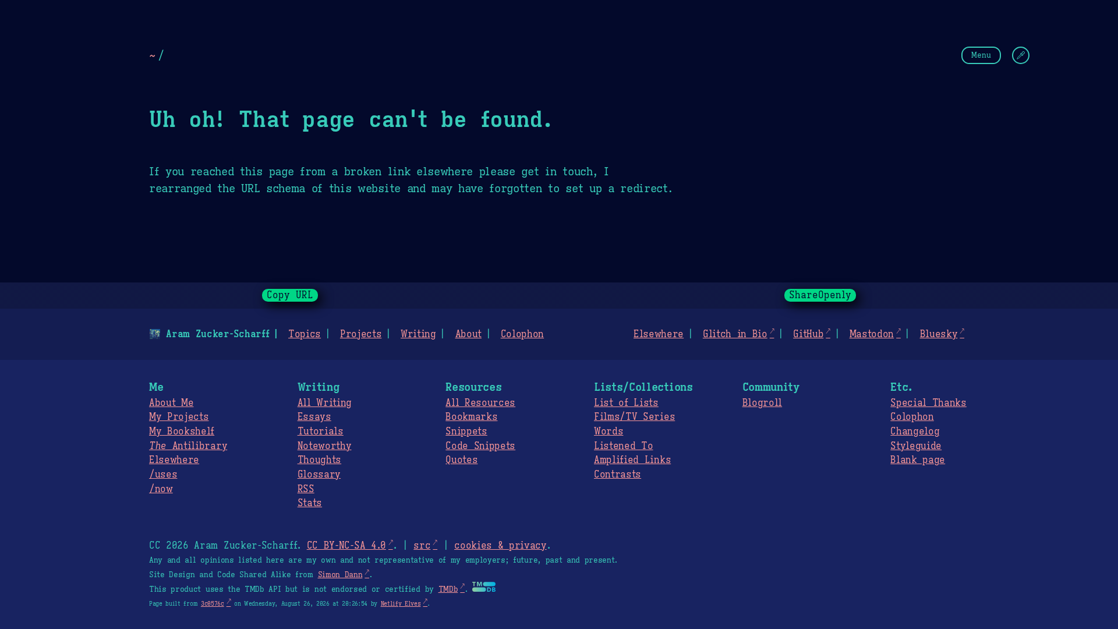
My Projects (178, 417)
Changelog (914, 431)
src (421, 546)
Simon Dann (340, 574)
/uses (163, 474)
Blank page (917, 460)
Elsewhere (659, 334)
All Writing (325, 403)
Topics (304, 334)
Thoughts (319, 460)
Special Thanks (928, 403)
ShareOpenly (820, 295)
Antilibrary (188, 446)
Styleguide (916, 446)
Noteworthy (325, 446)
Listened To (623, 446)
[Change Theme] (1020, 55)
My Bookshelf (181, 431)
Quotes (461, 460)
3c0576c (212, 603)
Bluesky (939, 334)
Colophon (522, 334)
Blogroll (762, 403)
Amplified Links (632, 460)
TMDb (448, 589)
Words (608, 431)
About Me (171, 403)
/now (161, 489)
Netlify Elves (401, 603)
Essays (314, 417)
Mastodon (872, 334)
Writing (418, 334)
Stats (310, 503)
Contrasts (617, 474)
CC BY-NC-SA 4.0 (346, 546)
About (468, 334)
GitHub (808, 334)
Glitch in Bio (735, 334)
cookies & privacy (500, 546)
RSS (306, 489)
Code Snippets (480, 446)
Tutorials (321, 431)
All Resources (480, 403)
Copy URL (290, 295)
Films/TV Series (634, 417)
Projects (360, 334)
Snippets (466, 431)
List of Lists (626, 403)
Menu (981, 55)
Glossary (319, 474)
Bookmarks (471, 417)
